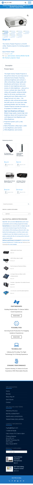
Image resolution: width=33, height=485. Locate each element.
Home (8, 391)
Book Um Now (9, 165)
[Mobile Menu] (29, 3)
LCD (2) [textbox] (16, 213)
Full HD (27, 55)
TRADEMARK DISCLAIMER (15, 419)
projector (13, 58)
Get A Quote (9, 399)
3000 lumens (11, 55)
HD (3, 58)
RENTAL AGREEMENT (12, 413)
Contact (8, 402)
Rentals (8, 394)
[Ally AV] (7, 3)
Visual (18, 58)
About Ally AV (10, 396)
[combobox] (16, 214)
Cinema (18, 55)
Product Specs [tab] (9, 69)
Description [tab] (8, 65)
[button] (27, 15)
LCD (11, 53)
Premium (7, 58)
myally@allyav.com (12, 428)
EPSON (23, 55)
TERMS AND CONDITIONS (14, 416)
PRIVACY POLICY (11, 411)
